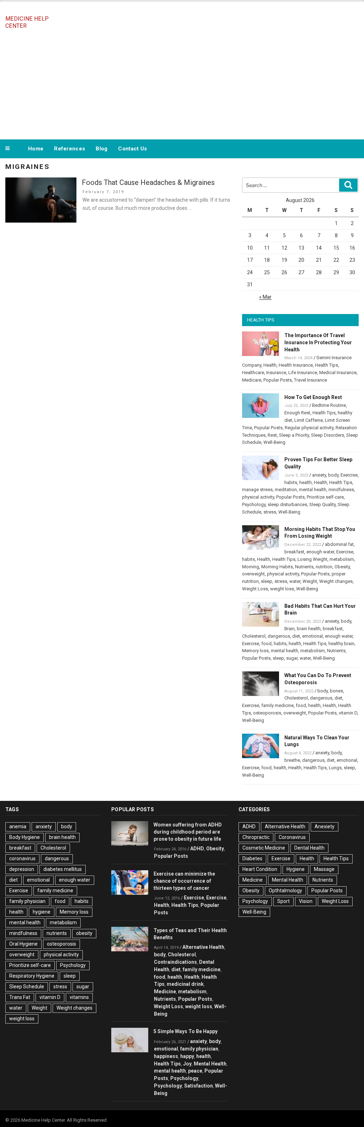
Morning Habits (277, 566)
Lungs (335, 767)
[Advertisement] (182, 84)
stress (269, 512)
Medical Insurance (338, 372)
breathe (292, 760)
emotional (312, 636)
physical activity (258, 497)
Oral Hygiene (23, 944)
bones (336, 690)
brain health (309, 628)
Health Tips (326, 365)
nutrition (324, 566)
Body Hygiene (24, 837)
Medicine (165, 991)
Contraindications (175, 962)
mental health (312, 489)
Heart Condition (259, 869)
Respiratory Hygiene (31, 976)
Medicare (251, 380)
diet (296, 636)
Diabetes (252, 858)
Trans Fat (19, 997)
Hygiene (296, 869)
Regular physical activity (309, 427)
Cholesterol (254, 636)
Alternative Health (203, 947)
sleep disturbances (287, 504)
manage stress (257, 489)
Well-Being (274, 442)
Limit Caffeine (308, 420)
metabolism (342, 559)
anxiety (319, 475)
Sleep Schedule (26, 986)
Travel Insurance (310, 380)
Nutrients (304, 566)
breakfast (294, 551)
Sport (283, 901)
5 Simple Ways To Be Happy (186, 1031)
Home (35, 148)
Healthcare (253, 372)
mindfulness (341, 489)
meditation (286, 489)
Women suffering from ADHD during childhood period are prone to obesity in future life (188, 832)
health (305, 482)
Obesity (342, 566)
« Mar (265, 297)
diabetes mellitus (62, 869)
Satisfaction (198, 1086)
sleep (266, 581)
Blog (101, 148)
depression (21, 869)
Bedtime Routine (329, 405)
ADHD (197, 848)
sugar (292, 658)
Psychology (254, 504)
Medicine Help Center (27, 22)
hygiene (41, 912)
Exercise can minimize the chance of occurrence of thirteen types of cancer (184, 881)
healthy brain (341, 643)
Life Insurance (302, 372)
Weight (310, 581)
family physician (27, 901)
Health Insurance (296, 365)
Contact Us (132, 148)
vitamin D (348, 713)
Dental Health (309, 848)
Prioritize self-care (325, 497)
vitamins (79, 997)
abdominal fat (339, 544)
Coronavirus (292, 837)
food (266, 643)
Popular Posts (277, 380)
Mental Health (210, 1064)
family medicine (277, 705)
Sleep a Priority (294, 435)
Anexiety (324, 826)
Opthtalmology (285, 890)
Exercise (349, 475)
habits (290, 482)
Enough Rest (297, 412)
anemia (17, 826)
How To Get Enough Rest (313, 397)
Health (270, 365)
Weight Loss (255, 588)
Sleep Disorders (327, 435)
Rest (272, 435)
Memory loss (255, 650)
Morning (250, 566)
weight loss (282, 588)
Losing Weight (312, 559)
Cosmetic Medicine (263, 848)
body (333, 475)
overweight (253, 573)
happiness (166, 1056)
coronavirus (22, 858)
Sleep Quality (322, 504)
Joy (187, 1064)
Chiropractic (255, 837)
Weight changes (336, 581)
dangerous (279, 636)
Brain (289, 628)
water (294, 581)
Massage (324, 869)
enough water (320, 551)
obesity (84, 933)
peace (195, 1071)
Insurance (276, 372)
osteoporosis (267, 713)
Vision (305, 901)
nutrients (57, 933)
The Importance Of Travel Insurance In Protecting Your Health (318, 342)
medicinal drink (185, 984)
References (69, 148)
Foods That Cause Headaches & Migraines (148, 182)
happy (187, 1056)
